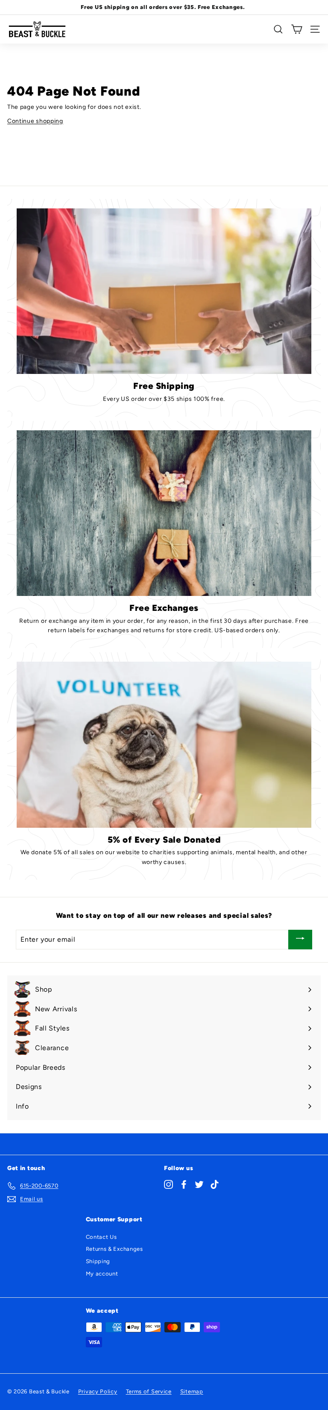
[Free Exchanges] (164, 513)
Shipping (98, 1261)
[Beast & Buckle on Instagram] (168, 1184)
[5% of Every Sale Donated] (164, 744)
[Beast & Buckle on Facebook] (183, 1184)
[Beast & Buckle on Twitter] (199, 1184)
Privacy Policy (97, 1391)
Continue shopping (35, 121)
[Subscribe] (300, 940)
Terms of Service (149, 1391)
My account (102, 1273)
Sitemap (191, 1391)
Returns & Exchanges (114, 1249)
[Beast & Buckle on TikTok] (214, 1184)
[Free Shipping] (164, 291)
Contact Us (101, 1237)
